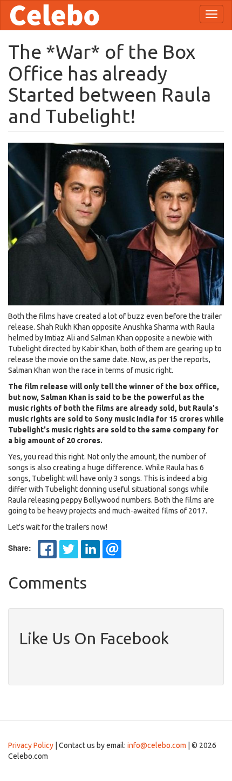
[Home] (54, 15)
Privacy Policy (30, 745)
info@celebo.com (156, 745)
